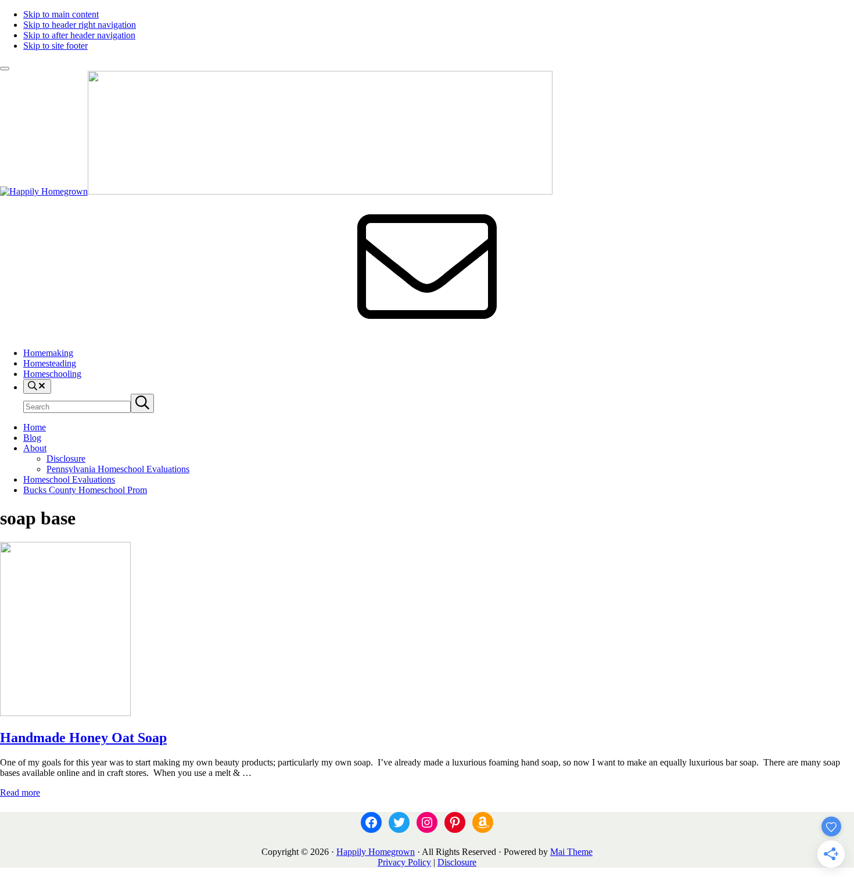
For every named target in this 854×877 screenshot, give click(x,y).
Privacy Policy (404, 862)
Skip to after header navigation (79, 35)
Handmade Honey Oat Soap (83, 737)
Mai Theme (571, 852)
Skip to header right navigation (79, 25)
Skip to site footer (55, 46)
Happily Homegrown (375, 852)
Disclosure (456, 862)
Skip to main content (61, 14)
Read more (20, 792)
